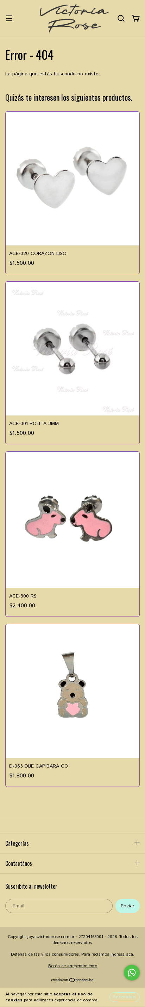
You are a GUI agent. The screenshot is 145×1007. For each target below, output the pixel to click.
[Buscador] (121, 18)
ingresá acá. (122, 954)
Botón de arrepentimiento (72, 966)
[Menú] (9, 18)
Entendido (124, 997)
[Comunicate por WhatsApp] (132, 973)
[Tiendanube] (73, 981)
